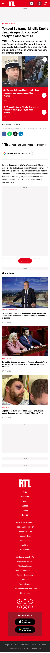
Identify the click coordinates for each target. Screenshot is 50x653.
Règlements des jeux (25, 561)
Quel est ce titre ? (25, 531)
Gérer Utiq (25, 580)
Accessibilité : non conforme (25, 589)
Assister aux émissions (25, 522)
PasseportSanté (15, 648)
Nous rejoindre (25, 584)
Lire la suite (25, 261)
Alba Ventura (7, 124)
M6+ (16, 645)
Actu (25, 501)
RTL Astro (42, 645)
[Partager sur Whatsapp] (9, 134)
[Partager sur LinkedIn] (20, 134)
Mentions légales (25, 566)
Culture (25, 506)
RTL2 (34, 645)
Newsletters (25, 549)
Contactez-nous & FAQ (25, 557)
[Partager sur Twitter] (15, 134)
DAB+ (26, 648)
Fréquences (25, 540)
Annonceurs (36, 648)
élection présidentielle (9, 310)
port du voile (6, 358)
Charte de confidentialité (25, 570)
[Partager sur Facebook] (4, 134)
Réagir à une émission (25, 527)
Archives (25, 545)
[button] (32, 3)
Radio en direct (25, 536)
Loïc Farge (16, 124)
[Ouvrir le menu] (2, 3)
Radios (25, 515)
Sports (25, 510)
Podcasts (25, 497)
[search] (45, 3)
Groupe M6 (8, 645)
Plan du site (25, 593)
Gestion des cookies (25, 575)
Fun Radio (25, 645)
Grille (25, 492)
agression (5, 407)
